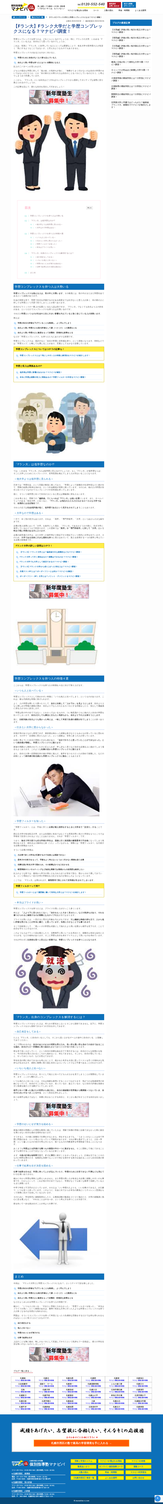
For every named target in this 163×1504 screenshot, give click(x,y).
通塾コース (138, 1466)
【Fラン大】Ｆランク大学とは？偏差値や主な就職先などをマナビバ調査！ (51, 552)
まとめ (33, 273)
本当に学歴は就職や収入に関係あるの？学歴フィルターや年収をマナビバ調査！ (53, 377)
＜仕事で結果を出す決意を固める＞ (49, 267)
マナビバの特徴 (138, 1461)
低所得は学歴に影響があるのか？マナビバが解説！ (41, 372)
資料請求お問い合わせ (114, 5)
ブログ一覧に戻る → (22, 1371)
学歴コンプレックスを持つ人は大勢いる (46, 216)
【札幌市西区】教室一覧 (83, 1478)
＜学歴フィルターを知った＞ (46, 244)
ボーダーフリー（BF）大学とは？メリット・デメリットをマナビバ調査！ (50, 576)
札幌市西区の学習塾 (47, 1463)
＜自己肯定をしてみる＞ (44, 257)
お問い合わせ (138, 1478)
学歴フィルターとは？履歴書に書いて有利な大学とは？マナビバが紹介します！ (53, 892)
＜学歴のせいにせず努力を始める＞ (49, 263)
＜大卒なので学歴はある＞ (45, 228)
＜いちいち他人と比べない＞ (46, 260)
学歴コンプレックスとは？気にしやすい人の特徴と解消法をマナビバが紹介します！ (55, 355)
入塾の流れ (108, 10)
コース (96, 10)
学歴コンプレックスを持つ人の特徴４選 (46, 234)
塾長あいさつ (83, 1466)
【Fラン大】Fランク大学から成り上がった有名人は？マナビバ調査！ (49, 567)
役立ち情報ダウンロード (129, 5)
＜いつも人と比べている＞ (45, 237)
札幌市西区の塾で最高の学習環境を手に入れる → (81, 1443)
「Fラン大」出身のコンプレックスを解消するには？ (52, 253)
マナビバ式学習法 (138, 1472)
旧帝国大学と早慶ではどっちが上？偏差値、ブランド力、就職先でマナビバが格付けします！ (131, 104)
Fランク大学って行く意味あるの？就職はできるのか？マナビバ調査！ (49, 557)
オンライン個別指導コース (111, 1466)
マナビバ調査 (19, 1380)
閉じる (90, 207)
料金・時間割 (124, 10)
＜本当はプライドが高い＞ (45, 247)
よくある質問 (140, 10)
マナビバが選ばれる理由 (78, 10)
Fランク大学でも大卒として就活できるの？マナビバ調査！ (44, 562)
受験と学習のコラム (83, 1461)
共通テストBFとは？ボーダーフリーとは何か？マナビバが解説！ (47, 571)
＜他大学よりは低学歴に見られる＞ (49, 224)
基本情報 (28, 1380)
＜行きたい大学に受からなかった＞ (49, 241)
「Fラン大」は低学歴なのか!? (42, 220)
